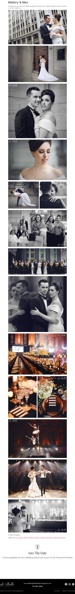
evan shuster (19, 537)
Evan (14, 537)
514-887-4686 (37, 586)
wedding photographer (46, 537)
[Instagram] (69, 584)
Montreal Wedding (29, 537)
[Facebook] (66, 584)
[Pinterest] (73, 584)
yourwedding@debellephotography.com (37, 583)
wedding (36, 537)
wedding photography (59, 537)
